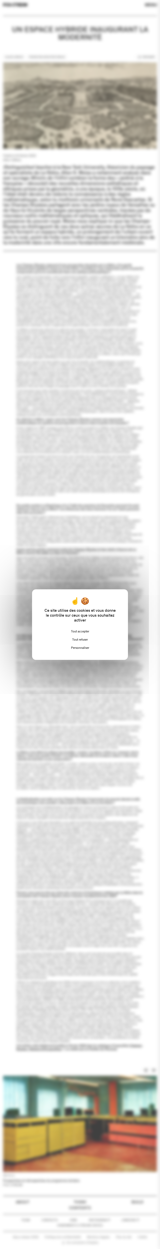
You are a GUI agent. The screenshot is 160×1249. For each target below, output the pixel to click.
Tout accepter (80, 631)
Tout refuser (80, 639)
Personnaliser (80, 648)
